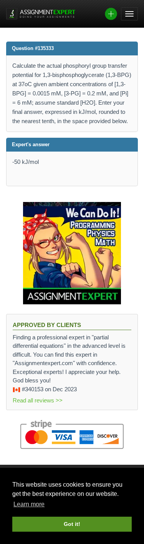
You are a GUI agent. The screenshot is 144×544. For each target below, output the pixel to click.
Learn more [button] (29, 504)
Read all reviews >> (38, 400)
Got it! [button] (72, 524)
